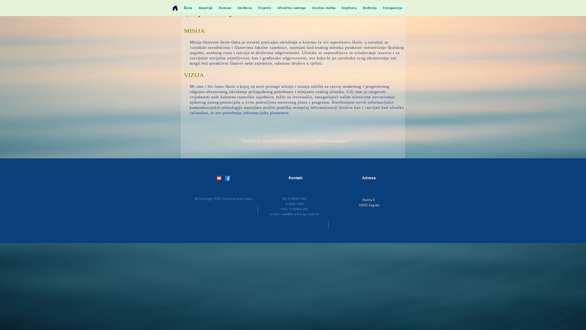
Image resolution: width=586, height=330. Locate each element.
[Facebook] (227, 178)
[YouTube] (219, 178)
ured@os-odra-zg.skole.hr (300, 214)
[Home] (175, 8)
